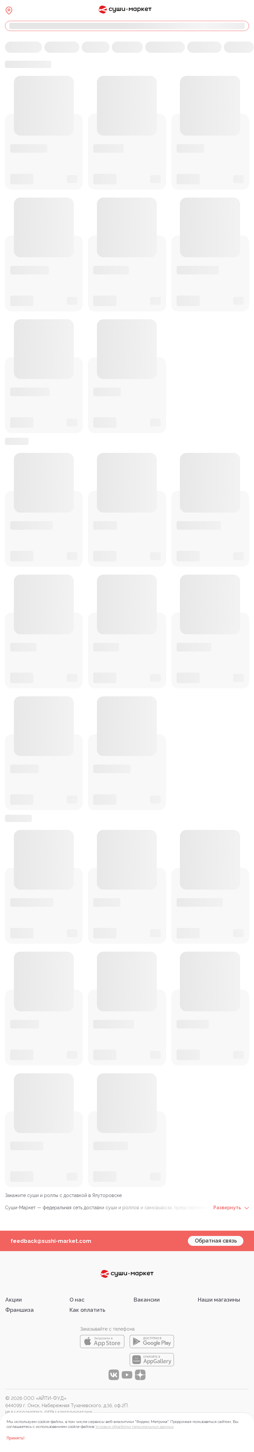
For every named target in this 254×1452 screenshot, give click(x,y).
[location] (9, 11)
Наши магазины (219, 1300)
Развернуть (227, 1207)
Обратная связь (216, 1241)
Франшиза (19, 1310)
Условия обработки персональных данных (134, 1426)
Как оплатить (87, 1310)
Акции (13, 1300)
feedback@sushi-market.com (51, 1241)
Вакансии (147, 1300)
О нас (76, 1300)
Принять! (15, 1438)
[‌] (127, 26)
